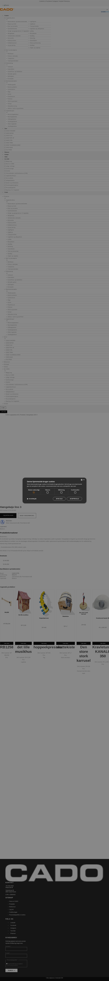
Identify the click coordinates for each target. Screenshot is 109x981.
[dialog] (54, 490)
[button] (31, 499)
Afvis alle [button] (59, 499)
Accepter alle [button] (74, 499)
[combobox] (81, 480)
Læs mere (73, 486)
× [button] (83, 479)
